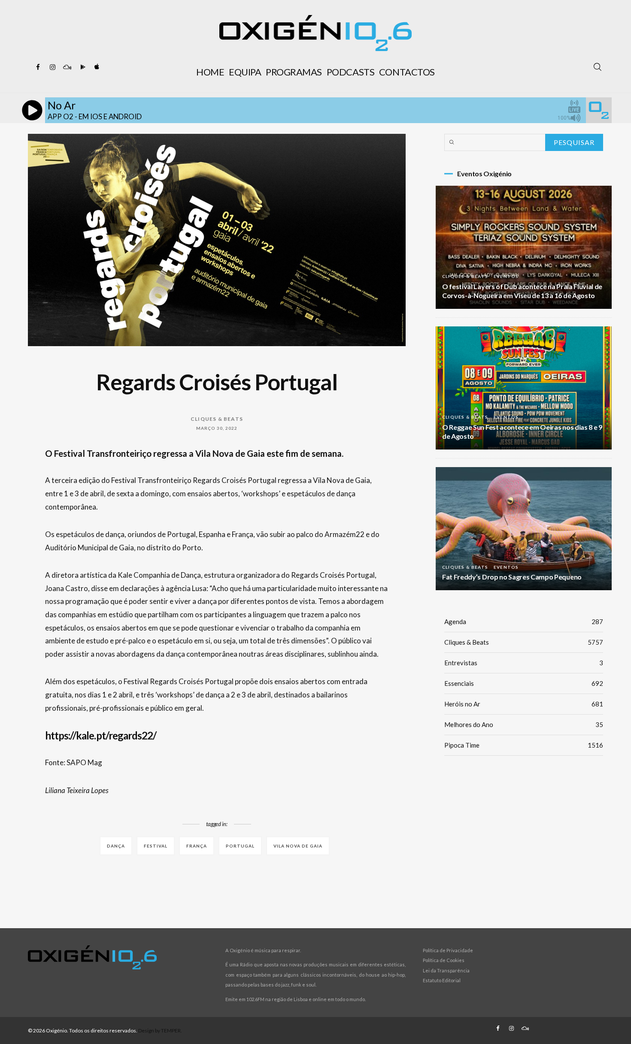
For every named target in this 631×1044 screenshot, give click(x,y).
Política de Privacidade (448, 950)
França (196, 845)
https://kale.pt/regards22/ (100, 735)
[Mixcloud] (67, 67)
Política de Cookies (443, 960)
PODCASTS (350, 72)
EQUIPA (245, 72)
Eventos (506, 276)
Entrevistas (523, 663)
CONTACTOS (407, 72)
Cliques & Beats (217, 419)
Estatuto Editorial (442, 980)
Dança (116, 845)
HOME (210, 72)
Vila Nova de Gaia (297, 845)
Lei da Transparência (446, 970)
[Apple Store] (96, 67)
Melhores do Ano (523, 724)
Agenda (523, 621)
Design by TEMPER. (160, 1030)
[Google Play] (81, 67)
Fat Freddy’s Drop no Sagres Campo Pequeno (512, 577)
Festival (155, 845)
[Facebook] (37, 67)
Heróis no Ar (523, 704)
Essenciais (523, 683)
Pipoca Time (523, 745)
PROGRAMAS (294, 72)
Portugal (240, 845)
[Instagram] (52, 67)
